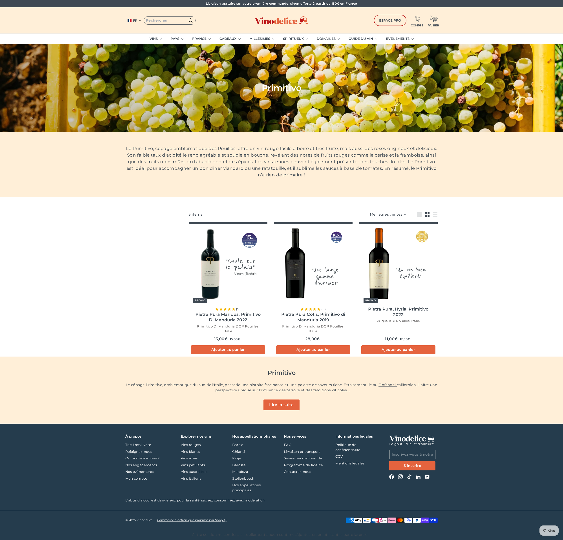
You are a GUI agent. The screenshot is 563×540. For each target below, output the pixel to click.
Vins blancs (190, 451)
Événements (398, 39)
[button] (134, 20)
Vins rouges (191, 445)
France (199, 39)
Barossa (239, 465)
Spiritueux (294, 39)
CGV (339, 456)
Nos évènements (139, 472)
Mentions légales (349, 463)
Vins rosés (189, 458)
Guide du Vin (361, 39)
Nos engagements (141, 465)
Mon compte (136, 478)
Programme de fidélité (303, 465)
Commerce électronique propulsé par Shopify (192, 520)
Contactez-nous (297, 472)
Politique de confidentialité (347, 447)
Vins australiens (194, 472)
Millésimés (260, 39)
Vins (154, 39)
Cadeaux (228, 39)
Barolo (237, 445)
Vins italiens (191, 478)
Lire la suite (281, 404)
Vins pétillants (193, 465)
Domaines (326, 39)
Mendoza (240, 472)
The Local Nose (138, 445)
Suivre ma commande (303, 458)
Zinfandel (387, 385)
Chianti (238, 451)
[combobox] (170, 20)
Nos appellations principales (246, 487)
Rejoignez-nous (138, 451)
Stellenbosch (243, 478)
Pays (175, 39)
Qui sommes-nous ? (142, 458)
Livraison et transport (302, 451)
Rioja (236, 458)
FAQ (288, 445)
